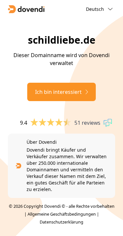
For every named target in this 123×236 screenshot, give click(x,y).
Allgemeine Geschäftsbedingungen (62, 214)
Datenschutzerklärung (61, 222)
